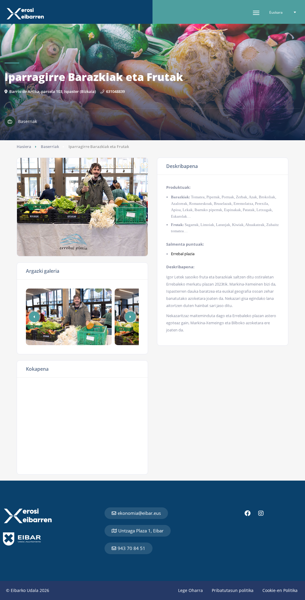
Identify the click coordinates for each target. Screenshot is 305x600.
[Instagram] (261, 513)
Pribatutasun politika (232, 590)
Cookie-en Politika (280, 590)
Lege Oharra (190, 590)
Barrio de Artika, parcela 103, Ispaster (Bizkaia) (52, 91)
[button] (130, 316)
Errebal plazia (182, 253)
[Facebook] (247, 513)
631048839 (115, 91)
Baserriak (50, 146)
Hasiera (24, 146)
